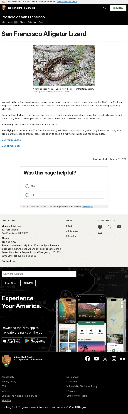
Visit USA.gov (77, 407)
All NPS (28, 283)
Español (72, 236)
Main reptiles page (11, 140)
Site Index (73, 231)
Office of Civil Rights (76, 395)
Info (3, 22)
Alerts (11, 22)
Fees (41, 22)
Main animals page (11, 145)
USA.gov (70, 391)
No (32, 194)
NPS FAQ (6, 400)
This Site (10, 283)
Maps (22, 22)
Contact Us (8, 261)
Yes (32, 185)
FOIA (4, 386)
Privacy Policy (9, 381)
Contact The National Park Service (19, 395)
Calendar (32, 22)
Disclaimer (71, 381)
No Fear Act (72, 377)
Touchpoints (87, 206)
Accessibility (8, 377)
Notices (5, 391)
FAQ (70, 226)
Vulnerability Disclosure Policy (81, 386)
